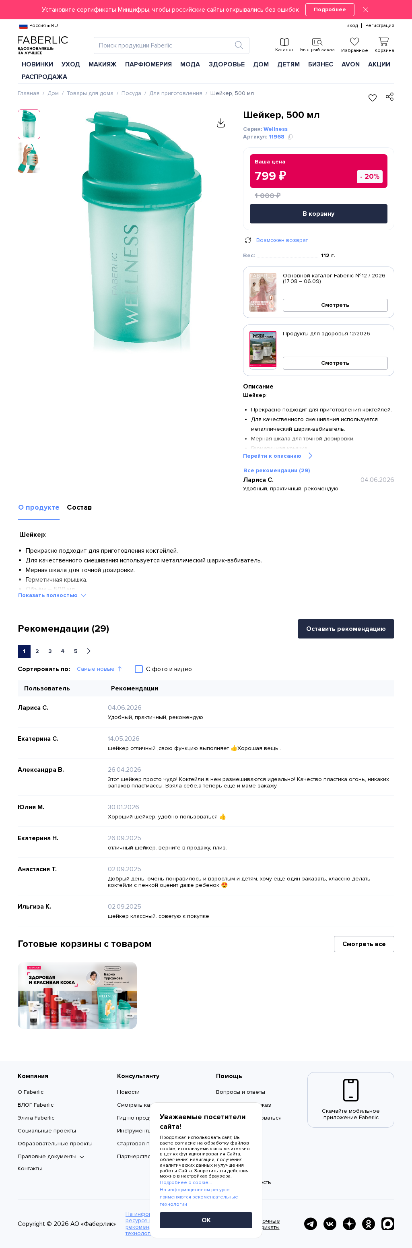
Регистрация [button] (379, 26)
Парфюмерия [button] (148, 64)
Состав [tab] (79, 507)
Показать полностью (48, 595)
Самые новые (96, 668)
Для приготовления (175, 93)
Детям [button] (288, 64)
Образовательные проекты (55, 1143)
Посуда (131, 93)
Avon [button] (351, 64)
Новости (128, 1092)
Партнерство (134, 1156)
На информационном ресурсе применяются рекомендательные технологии (199, 1197)
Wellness (276, 129)
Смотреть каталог (141, 1104)
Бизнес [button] (320, 64)
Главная (28, 93)
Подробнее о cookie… (186, 1183)
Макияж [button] (103, 64)
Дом (53, 93)
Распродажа (44, 77)
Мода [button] (190, 64)
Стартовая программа (146, 1143)
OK (206, 1220)
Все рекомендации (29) (276, 470)
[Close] (366, 9)
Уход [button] (71, 64)
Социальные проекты (47, 1130)
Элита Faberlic (36, 1117)
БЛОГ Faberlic (36, 1104)
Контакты (30, 1168)
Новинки (37, 64)
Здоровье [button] (227, 64)
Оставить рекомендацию (346, 629)
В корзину (318, 214)
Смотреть (335, 305)
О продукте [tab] (39, 507)
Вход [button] (352, 26)
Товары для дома (90, 93)
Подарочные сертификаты (262, 1224)
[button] (206, 9)
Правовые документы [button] (47, 1156)
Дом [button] (261, 64)
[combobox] (164, 45)
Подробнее (330, 9)
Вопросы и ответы (240, 1092)
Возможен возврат (282, 240)
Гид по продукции (140, 1117)
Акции (379, 64)
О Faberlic (30, 1092)
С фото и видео (169, 669)
